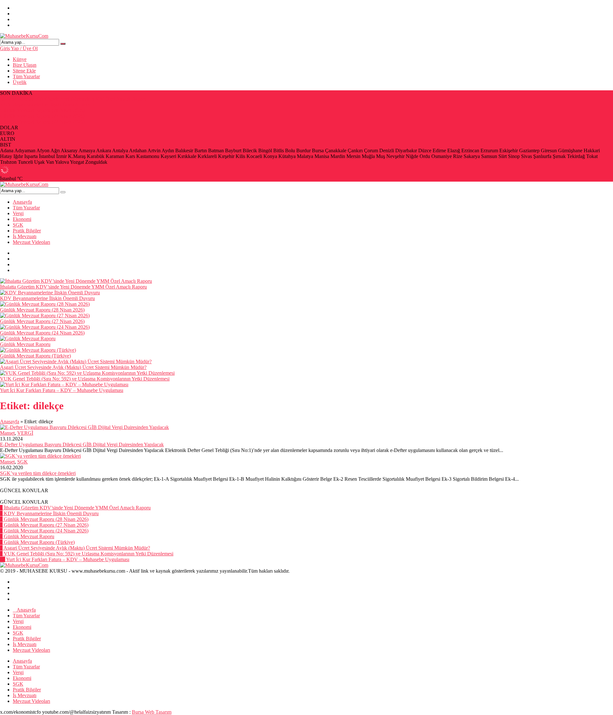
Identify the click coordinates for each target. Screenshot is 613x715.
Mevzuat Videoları (31, 242)
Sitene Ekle (24, 70)
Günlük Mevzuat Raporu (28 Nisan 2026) (42, 110)
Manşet (7, 433)
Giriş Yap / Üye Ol (19, 48)
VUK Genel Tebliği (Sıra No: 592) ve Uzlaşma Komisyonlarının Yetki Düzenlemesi (85, 378)
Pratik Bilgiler (27, 230)
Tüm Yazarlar (26, 76)
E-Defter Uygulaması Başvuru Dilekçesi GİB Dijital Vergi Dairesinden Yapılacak (82, 444)
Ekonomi (22, 219)
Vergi (18, 213)
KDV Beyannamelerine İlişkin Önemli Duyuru (47, 104)
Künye (19, 59)
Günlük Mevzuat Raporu (25, 344)
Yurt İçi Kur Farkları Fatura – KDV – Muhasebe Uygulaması (61, 390)
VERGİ (25, 433)
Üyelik (19, 82)
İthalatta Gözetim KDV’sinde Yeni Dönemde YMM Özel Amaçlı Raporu (73, 99)
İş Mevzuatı (24, 236)
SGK (18, 225)
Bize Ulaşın (24, 65)
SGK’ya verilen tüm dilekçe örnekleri (38, 473)
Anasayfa (22, 202)
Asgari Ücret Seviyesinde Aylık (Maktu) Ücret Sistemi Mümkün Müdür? (73, 367)
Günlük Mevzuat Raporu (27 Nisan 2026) (42, 116)
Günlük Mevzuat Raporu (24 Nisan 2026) (42, 121)
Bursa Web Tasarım (151, 712)
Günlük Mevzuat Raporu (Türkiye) (35, 355)
